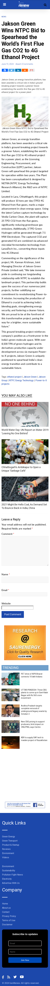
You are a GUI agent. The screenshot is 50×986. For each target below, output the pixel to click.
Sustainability (8, 870)
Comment (8, 534)
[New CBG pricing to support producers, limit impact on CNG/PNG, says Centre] (11, 722)
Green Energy (8, 836)
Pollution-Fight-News (12, 874)
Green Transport (10, 840)
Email (5, 590)
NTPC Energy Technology (21, 380)
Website (6, 603)
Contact (5, 912)
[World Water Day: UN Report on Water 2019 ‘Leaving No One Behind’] (25, 403)
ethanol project (14, 376)
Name (6, 574)
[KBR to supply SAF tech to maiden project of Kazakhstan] (11, 738)
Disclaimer (7, 924)
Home (5, 903)
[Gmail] (31, 70)
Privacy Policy (9, 916)
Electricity (7, 879)
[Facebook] (5, 70)
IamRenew (15, 983)
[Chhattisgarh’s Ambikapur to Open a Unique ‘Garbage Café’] (25, 441)
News (4, 17)
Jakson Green (30, 376)
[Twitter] (11, 70)
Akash (18, 64)
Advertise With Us (11, 883)
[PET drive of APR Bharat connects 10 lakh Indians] (11, 674)
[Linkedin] (18, 70)
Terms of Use (8, 920)
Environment (8, 853)
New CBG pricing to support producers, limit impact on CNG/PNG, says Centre (33, 724)
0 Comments (27, 64)
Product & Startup (10, 845)
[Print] (25, 70)
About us (6, 908)
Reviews (6, 849)
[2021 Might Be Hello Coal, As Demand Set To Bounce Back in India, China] (25, 478)
